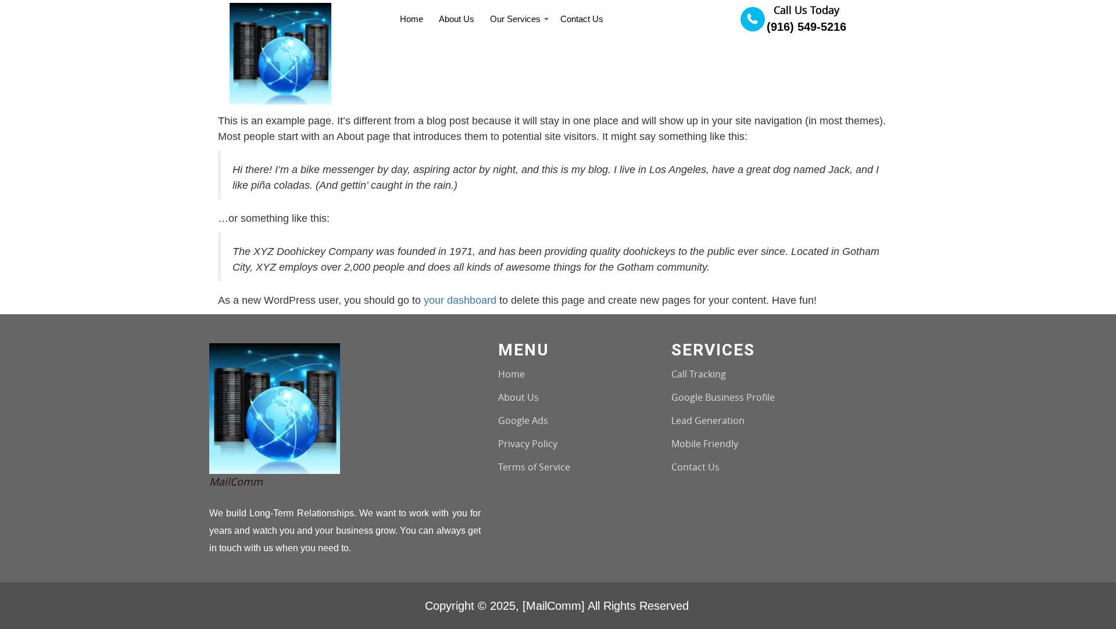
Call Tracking (698, 374)
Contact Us (695, 467)
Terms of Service (534, 467)
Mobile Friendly (704, 443)
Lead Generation (708, 420)
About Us (518, 397)
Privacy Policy (527, 443)
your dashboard (460, 300)
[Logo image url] (280, 52)
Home (511, 374)
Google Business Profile (723, 397)
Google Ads (523, 420)
